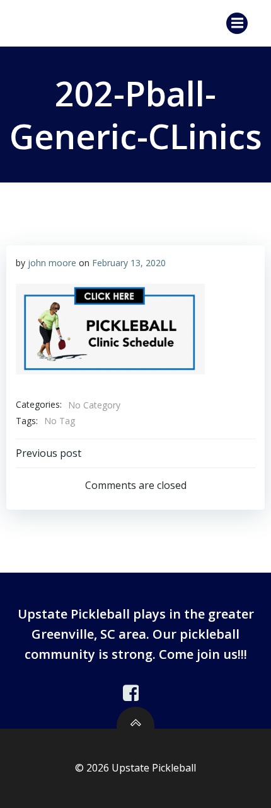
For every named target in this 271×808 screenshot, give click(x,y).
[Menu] (237, 23)
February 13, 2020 (129, 263)
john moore (52, 263)
